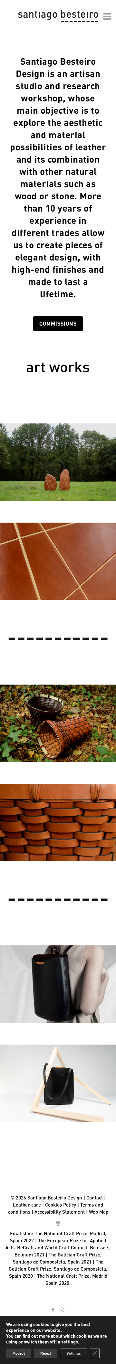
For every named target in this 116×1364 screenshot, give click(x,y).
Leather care (27, 1204)
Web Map (98, 1211)
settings (69, 1341)
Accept (19, 1353)
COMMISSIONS (58, 323)
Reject (45, 1353)
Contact (94, 1197)
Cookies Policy (60, 1204)
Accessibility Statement (59, 1211)
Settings (73, 1353)
